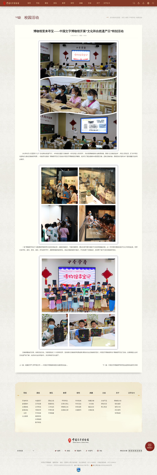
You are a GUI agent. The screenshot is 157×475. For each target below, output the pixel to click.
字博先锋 (51, 410)
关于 (98, 3)
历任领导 (118, 410)
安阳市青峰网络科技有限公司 (63, 465)
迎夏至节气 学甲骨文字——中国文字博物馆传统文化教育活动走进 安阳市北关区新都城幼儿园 (47, 365)
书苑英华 (38, 410)
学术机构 (78, 400)
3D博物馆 (38, 419)
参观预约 (25, 404)
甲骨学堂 (132, 17)
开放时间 (25, 400)
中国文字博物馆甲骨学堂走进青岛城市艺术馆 (123, 365)
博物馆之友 (64, 407)
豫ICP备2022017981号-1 (81, 465)
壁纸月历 (104, 404)
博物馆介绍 (117, 400)
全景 (25, 413)
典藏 (81, 3)
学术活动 (78, 404)
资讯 (55, 3)
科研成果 (78, 407)
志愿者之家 (64, 410)
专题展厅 (38, 400)
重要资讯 (51, 404)
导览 (37, 3)
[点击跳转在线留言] (150, 446)
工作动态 (51, 407)
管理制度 (118, 413)
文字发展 (38, 404)
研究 (72, 3)
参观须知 (25, 410)
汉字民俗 (38, 407)
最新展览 (38, 416)
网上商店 (104, 407)
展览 (46, 3)
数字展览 (38, 422)
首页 (29, 3)
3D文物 (91, 404)
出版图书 (78, 410)
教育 (63, 3)
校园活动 (139, 17)
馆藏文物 (91, 400)
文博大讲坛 (64, 404)
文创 (89, 3)
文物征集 (91, 410)
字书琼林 (38, 413)
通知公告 (51, 400)
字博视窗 (51, 413)
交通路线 (25, 407)
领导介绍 (118, 407)
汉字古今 (107, 3)
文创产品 (104, 400)
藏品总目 (91, 407)
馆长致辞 (118, 404)
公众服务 (25, 416)
